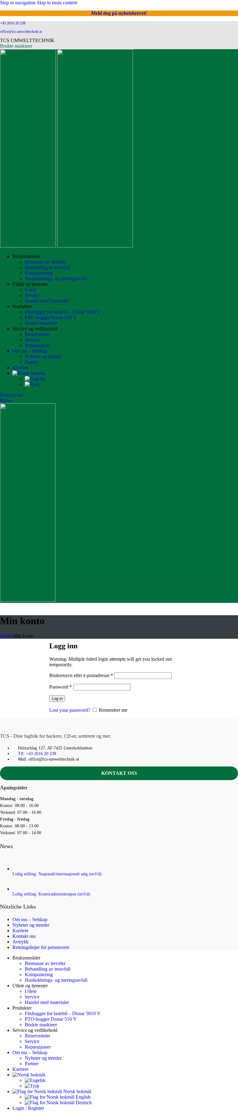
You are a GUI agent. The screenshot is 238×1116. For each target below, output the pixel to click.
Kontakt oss (11, 394)
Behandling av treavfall (47, 267)
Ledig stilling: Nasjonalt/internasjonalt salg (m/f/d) (57, 874)
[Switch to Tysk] (32, 384)
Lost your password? (69, 710)
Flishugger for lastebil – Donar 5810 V (63, 312)
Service (32, 295)
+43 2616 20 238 (12, 23)
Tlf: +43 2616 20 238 (37, 753)
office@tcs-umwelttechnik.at (21, 31)
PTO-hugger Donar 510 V (51, 317)
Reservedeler (37, 334)
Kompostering (39, 273)
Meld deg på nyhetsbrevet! (119, 13)
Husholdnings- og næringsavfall (56, 278)
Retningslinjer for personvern (40, 947)
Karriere (20, 930)
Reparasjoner (38, 345)
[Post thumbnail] (22, 868)
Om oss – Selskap (29, 919)
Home (6, 635)
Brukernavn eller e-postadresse (81, 675)
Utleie (31, 289)
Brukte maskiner (16, 46)
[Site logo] (28, 245)
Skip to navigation (18, 2)
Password (60, 686)
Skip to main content (57, 2)
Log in (57, 698)
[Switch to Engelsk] (35, 378)
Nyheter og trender (43, 356)
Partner (32, 362)
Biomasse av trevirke (45, 261)
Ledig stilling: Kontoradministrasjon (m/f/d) (51, 894)
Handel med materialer (47, 300)
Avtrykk (20, 941)
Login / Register (28, 1108)
